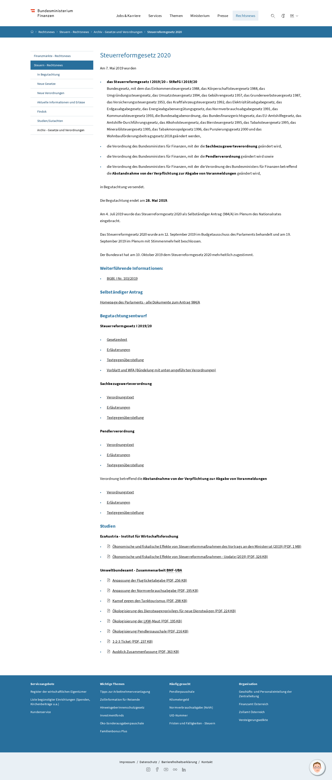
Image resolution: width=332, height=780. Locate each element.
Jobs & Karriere (128, 15)
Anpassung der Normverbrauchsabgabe (155, 590)
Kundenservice (40, 712)
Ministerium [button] (200, 15)
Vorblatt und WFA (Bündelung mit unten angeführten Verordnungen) (161, 369)
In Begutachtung (48, 74)
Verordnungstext (120, 397)
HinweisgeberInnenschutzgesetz (122, 707)
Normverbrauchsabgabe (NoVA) (191, 707)
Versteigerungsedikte (253, 720)
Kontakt (207, 762)
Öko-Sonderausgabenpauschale (122, 723)
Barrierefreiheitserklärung (179, 762)
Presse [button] (222, 15)
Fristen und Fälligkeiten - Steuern (192, 723)
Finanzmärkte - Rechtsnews (52, 56)
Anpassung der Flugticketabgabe (149, 580)
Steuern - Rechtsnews (74, 32)
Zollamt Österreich (252, 712)
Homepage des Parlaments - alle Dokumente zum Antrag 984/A (150, 302)
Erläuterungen (118, 349)
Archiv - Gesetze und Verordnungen (118, 32)
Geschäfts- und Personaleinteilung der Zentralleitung (265, 694)
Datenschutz (148, 762)
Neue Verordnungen (50, 93)
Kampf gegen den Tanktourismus (149, 600)
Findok (42, 111)
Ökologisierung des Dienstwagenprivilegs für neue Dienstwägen (174, 610)
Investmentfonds (112, 715)
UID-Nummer (178, 715)
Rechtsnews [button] (245, 15)
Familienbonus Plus (113, 731)
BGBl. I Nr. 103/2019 (122, 278)
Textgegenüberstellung (125, 359)
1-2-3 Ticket (132, 641)
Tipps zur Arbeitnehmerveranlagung (125, 692)
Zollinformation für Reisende (120, 699)
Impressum (127, 762)
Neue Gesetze (46, 84)
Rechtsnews (47, 32)
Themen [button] (176, 15)
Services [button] (155, 15)
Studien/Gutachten (50, 121)
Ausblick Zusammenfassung (145, 651)
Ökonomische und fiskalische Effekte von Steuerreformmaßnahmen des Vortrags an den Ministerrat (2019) (207, 546)
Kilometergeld (179, 699)
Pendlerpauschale (181, 692)
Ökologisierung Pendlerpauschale (150, 631)
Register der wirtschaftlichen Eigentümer (58, 692)
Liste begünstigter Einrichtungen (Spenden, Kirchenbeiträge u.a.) (60, 701)
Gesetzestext (117, 339)
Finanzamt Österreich (254, 704)
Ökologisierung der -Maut (147, 621)
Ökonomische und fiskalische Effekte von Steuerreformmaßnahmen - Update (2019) (190, 556)
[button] (317, 767)
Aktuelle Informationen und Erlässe (61, 102)
